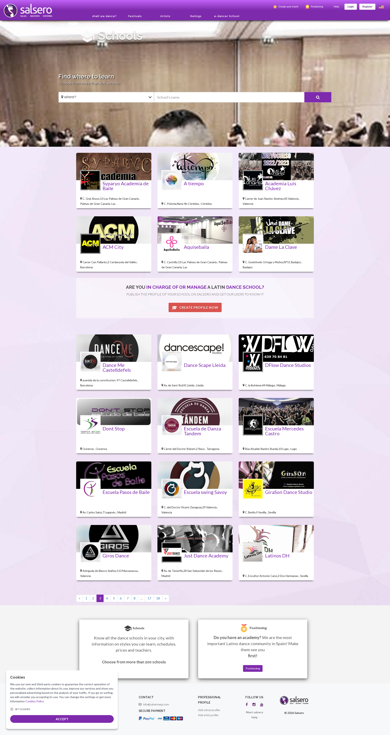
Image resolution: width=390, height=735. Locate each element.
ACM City (113, 247)
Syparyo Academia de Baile (126, 185)
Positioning (316, 6)
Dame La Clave (281, 247)
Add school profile (209, 710)
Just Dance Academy (206, 555)
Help (336, 6)
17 (149, 598)
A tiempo (194, 183)
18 (158, 598)
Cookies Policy (34, 701)
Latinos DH (277, 555)
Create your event (288, 6)
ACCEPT (62, 719)
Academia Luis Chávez (280, 185)
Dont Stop (114, 428)
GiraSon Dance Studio (288, 492)
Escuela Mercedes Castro (284, 431)
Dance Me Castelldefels (117, 367)
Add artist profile (208, 715)
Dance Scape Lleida (204, 365)
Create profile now (198, 307)
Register (367, 6)
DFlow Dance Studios (288, 365)
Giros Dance (116, 555)
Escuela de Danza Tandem (202, 431)
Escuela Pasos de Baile (126, 492)
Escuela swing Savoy (205, 492)
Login (351, 6)
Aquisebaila (196, 247)
